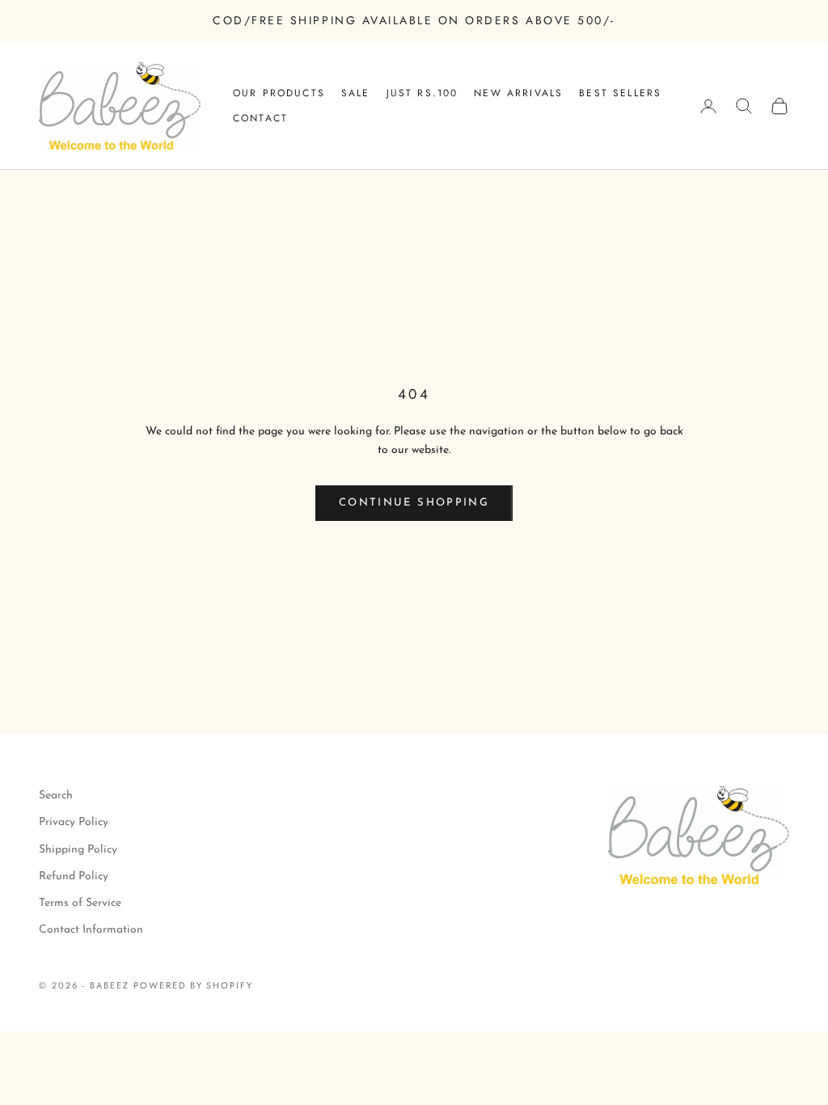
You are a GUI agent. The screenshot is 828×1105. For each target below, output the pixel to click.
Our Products (279, 93)
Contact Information (91, 930)
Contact (260, 118)
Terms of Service (80, 903)
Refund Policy (73, 876)
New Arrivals (518, 93)
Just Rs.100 (422, 93)
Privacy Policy (73, 822)
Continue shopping (414, 502)
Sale (355, 93)
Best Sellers (620, 93)
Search (56, 796)
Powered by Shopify (193, 985)
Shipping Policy (78, 850)
